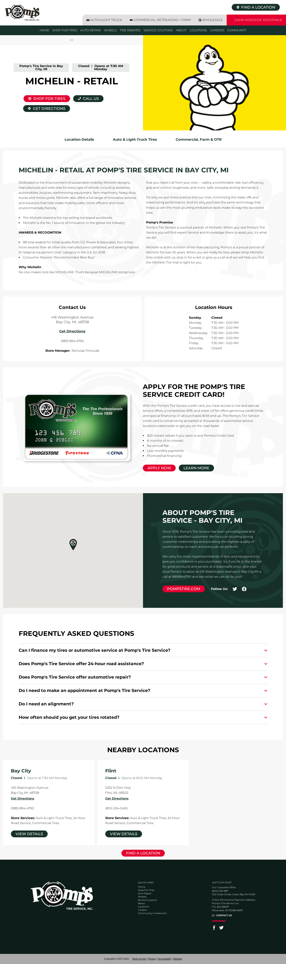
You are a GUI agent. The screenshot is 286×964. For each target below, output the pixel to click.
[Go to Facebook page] (214, 928)
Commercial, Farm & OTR (199, 139)
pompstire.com (183, 589)
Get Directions (44, 108)
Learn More (196, 468)
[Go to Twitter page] (221, 928)
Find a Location (143, 853)
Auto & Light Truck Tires (135, 139)
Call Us (91, 98)
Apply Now (159, 468)
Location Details (79, 139)
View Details (29, 834)
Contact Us (224, 915)
